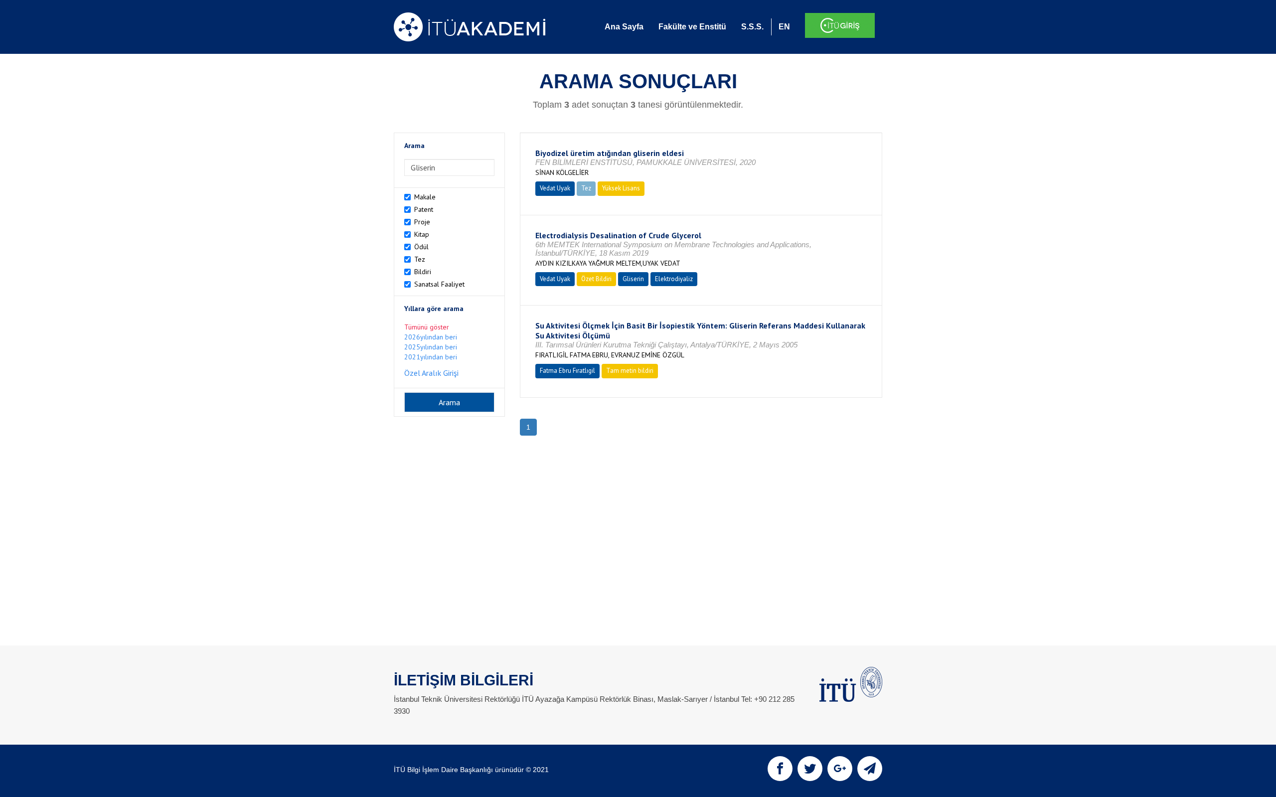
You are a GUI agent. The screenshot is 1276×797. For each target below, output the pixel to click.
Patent (423, 209)
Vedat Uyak (555, 188)
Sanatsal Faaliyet (439, 284)
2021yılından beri (430, 356)
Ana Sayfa (624, 26)
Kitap (421, 234)
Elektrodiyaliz (674, 279)
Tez (419, 259)
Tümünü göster (426, 326)
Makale (425, 196)
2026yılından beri (430, 336)
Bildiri (422, 271)
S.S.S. (752, 26)
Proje (422, 221)
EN (784, 26)
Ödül (421, 246)
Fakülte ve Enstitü (692, 26)
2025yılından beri (430, 346)
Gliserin (633, 279)
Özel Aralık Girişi (431, 373)
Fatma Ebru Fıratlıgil (567, 370)
